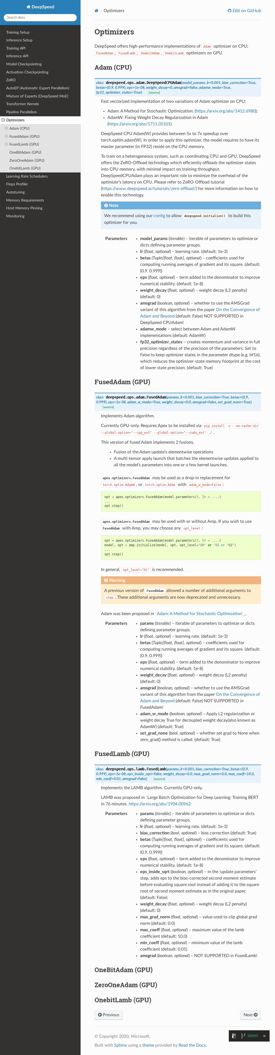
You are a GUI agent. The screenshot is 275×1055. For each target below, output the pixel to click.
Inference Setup (19, 40)
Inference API (17, 56)
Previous (110, 1015)
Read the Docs (192, 1045)
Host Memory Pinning (24, 208)
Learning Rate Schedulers (27, 176)
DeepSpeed (42, 7)
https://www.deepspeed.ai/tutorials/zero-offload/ (149, 188)
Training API (16, 48)
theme (148, 1045)
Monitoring (15, 216)
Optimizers (15, 120)
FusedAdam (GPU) (24, 137)
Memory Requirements (25, 200)
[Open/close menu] (3, 120)
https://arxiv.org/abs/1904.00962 (160, 804)
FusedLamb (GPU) (24, 144)
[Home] (97, 10)
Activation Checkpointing (27, 72)
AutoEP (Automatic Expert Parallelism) (37, 88)
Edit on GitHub (246, 11)
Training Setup (18, 32)
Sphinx (120, 1045)
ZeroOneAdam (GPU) (26, 160)
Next (249, 1015)
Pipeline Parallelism (21, 112)
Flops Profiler (17, 184)
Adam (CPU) (19, 128)
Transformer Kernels (22, 104)
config (159, 216)
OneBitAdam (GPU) (25, 152)
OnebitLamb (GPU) (25, 168)
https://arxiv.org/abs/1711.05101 (139, 124)
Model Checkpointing (24, 64)
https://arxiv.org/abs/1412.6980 (225, 111)
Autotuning (15, 192)
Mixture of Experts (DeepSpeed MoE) (37, 96)
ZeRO (11, 80)
